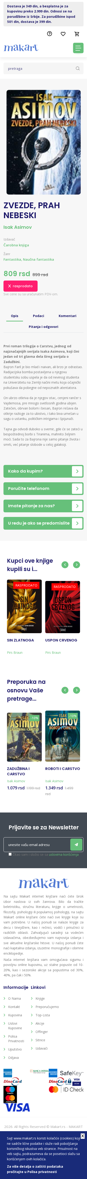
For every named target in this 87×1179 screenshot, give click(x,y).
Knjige (40, 998)
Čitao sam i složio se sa (46, 854)
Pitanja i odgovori (43, 326)
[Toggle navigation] (78, 48)
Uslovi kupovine (15, 1025)
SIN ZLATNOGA (20, 640)
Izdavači (41, 1048)
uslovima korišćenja (64, 854)
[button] (64, 564)
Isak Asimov (17, 227)
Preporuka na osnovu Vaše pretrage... (26, 690)
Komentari (67, 316)
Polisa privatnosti (16, 1038)
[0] (77, 34)
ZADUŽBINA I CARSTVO (18, 771)
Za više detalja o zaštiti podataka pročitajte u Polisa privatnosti (35, 1169)
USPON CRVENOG (61, 640)
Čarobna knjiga (16, 245)
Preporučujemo (45, 1007)
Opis (14, 316)
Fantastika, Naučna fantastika (28, 259)
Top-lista (42, 1015)
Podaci (38, 316)
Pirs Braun (15, 652)
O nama (14, 998)
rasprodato (23, 286)
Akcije (39, 1023)
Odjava (13, 1057)
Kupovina (15, 1015)
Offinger (41, 1031)
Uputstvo (15, 1049)
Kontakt (14, 1007)
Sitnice (40, 1040)
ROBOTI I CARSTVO (62, 768)
